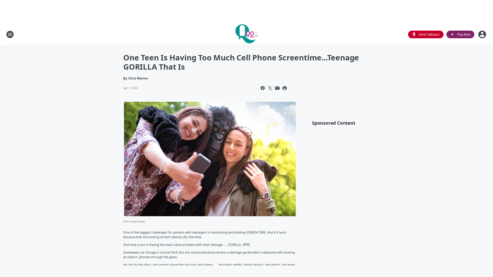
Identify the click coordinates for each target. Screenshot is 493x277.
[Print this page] (284, 88)
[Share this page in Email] (277, 88)
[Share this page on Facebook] (262, 88)
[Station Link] (246, 34)
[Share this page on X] (270, 88)
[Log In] (482, 34)
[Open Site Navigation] (10, 34)
